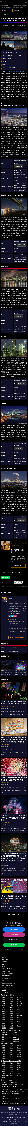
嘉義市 (3, 1077)
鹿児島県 (4, 1028)
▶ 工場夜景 (16, 10)
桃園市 (19, 1046)
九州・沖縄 (16, 1041)
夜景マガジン (5, 1103)
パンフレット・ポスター (8, 978)
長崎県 (19, 1024)
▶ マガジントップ (6, 10)
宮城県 (3, 999)
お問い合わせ (5, 980)
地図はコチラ (19, 166)
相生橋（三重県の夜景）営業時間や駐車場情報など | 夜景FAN (20, 461)
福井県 (11, 1009)
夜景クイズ (16, 1084)
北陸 (3, 1037)
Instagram (15, 934)
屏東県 (3, 1052)
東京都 (11, 1003)
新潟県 (19, 1005)
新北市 (11, 1046)
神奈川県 (19, 1003)
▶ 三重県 (4, 14)
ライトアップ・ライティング (9, 1089)
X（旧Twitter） (15, 939)
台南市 (11, 1050)
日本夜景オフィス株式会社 (14, 1117)
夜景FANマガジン (7, 1080)
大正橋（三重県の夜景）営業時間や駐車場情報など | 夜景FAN (20, 396)
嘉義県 (19, 1069)
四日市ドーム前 (6, 58)
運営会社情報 (5, 959)
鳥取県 (3, 1017)
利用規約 (4, 964)
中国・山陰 (16, 1039)
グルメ (6, 1091)
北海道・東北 (5, 1032)
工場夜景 (11, 1082)
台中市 (3, 1050)
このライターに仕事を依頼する (17, 637)
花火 (22, 1084)
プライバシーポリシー (7, 968)
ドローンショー (21, 1089)
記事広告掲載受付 (6, 976)
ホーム (3, 955)
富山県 (19, 1007)
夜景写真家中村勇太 (14, 71)
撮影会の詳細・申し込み (18, 565)
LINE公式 (15, 944)
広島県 (3, 1019)
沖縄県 (11, 1028)
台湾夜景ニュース (6, 1093)
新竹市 (11, 1048)
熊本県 (3, 1026)
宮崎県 (19, 1026)
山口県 (11, 1019)
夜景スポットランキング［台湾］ (12, 1061)
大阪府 (3, 1013)
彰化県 (19, 1052)
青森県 (11, 997)
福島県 (3, 1001)
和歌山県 (19, 1015)
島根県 (11, 1017)
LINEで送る (6, 577)
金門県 (19, 1056)
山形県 (19, 999)
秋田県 (11, 999)
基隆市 (3, 1048)
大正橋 (4, 61)
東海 (14, 1037)
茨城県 (11, 1001)
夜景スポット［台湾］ (8, 1043)
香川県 (3, 1021)
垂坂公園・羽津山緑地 (8, 68)
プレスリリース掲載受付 (8, 973)
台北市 (3, 1046)
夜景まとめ (4, 1084)
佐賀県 (11, 1024)
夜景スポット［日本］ (8, 995)
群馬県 (3, 1003)
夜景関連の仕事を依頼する (8, 983)
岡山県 (19, 1017)
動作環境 (4, 990)
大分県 (11, 1026)
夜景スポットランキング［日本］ (12, 1030)
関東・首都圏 (5, 1034)
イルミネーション (22, 1086)
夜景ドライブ (18, 1098)
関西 (3, 1039)
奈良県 (11, 1015)
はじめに (4, 957)
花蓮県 (3, 1056)
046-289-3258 (18, 1112)
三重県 (19, 1011)
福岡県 (3, 1024)
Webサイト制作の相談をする (9, 985)
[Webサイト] (9, 616)
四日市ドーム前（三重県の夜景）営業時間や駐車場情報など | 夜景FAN (20, 329)
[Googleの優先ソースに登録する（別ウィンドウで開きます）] (18, 582)
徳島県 (19, 1019)
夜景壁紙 (11, 1103)
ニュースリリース (6, 987)
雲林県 (11, 1069)
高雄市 (19, 1050)
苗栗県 (11, 1054)
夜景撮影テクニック (20, 1103)
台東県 (11, 1052)
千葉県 (11, 1005)
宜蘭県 (19, 1054)
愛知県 (19, 1009)
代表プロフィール (6, 961)
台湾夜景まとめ (15, 1093)
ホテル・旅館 (13, 1091)
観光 (3, 1091)
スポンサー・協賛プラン (8, 971)
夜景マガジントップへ (14, 914)
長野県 (11, 1007)
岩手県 (19, 997)
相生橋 (4, 64)
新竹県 (19, 1048)
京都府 (11, 1013)
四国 (3, 1041)
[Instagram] (15, 616)
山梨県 (3, 1007)
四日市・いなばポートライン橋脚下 (12, 55)
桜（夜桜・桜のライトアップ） (9, 1086)
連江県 (3, 1058)
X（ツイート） (16, 573)
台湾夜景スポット (21, 1091)
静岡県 (11, 1011)
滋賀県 (3, 1015)
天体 (27, 1089)
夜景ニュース (18, 1082)
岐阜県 (3, 1011)
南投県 (3, 1054)
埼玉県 (3, 1005)
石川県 (3, 1009)
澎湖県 (11, 1056)
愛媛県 (11, 1021)
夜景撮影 (10, 1084)
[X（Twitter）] (12, 616)
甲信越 (15, 1034)
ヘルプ (3, 966)
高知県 (19, 1021)
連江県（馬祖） (5, 1075)
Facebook (15, 929)
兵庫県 (19, 1013)
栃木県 (19, 1001)
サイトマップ (5, 992)
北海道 (3, 997)
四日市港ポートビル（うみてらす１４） (13, 52)
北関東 (15, 1032)
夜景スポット (5, 1082)
